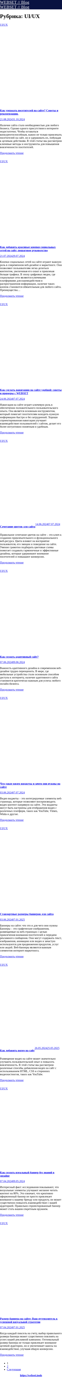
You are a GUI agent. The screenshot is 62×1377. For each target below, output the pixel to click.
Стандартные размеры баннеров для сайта (27, 914)
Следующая (14, 1369)
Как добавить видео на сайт (17, 1050)
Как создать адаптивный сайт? (19, 656)
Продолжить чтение (12, 153)
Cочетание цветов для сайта (17, 526)
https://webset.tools (31, 1375)
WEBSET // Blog (14, 2)
